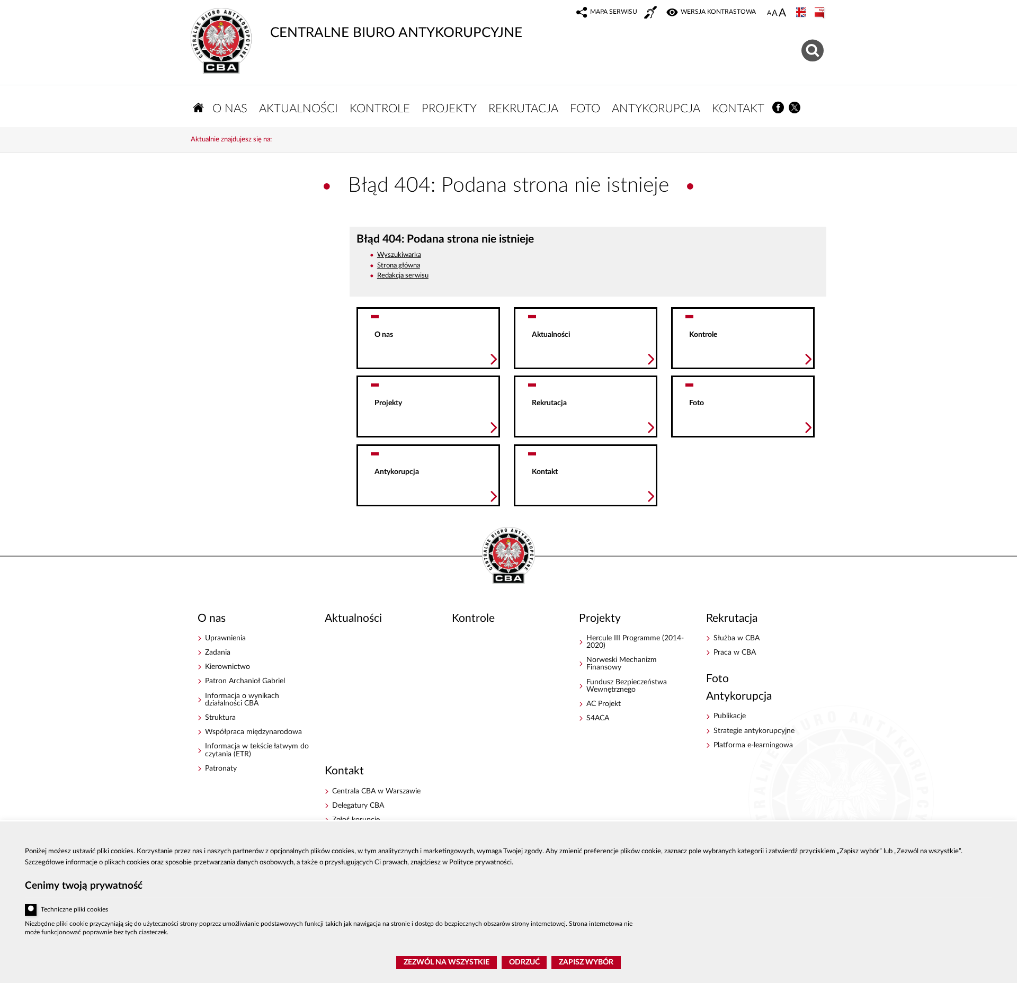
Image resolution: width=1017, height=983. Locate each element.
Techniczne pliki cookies (74, 910)
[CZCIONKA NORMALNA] (769, 13)
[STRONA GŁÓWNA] (199, 107)
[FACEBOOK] (778, 107)
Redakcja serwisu (403, 275)
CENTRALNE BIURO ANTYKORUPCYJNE (356, 24)
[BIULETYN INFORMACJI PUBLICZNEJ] (820, 13)
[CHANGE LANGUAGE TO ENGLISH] (802, 13)
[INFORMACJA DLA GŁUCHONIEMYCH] (651, 13)
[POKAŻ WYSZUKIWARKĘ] (813, 49)
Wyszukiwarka (399, 255)
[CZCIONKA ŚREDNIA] (775, 13)
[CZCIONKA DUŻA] (782, 14)
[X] (795, 107)
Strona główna (398, 265)
